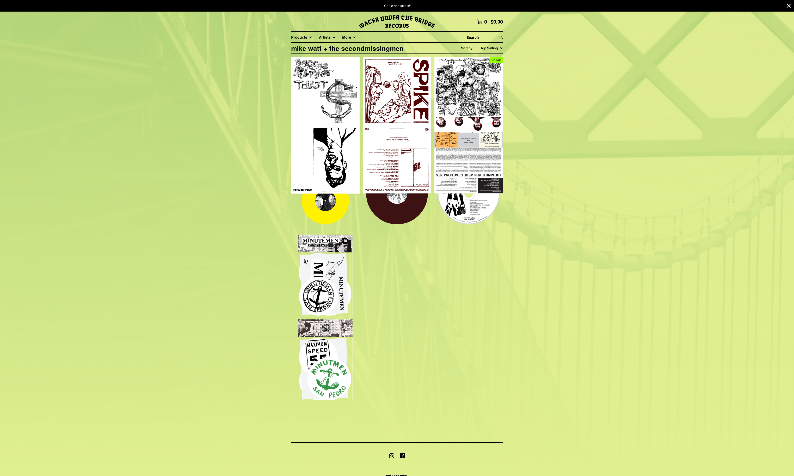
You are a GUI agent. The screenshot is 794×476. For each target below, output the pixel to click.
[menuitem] (301, 37)
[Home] (397, 21)
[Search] (501, 37)
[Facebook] (402, 455)
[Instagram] (391, 455)
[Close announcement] (789, 6)
